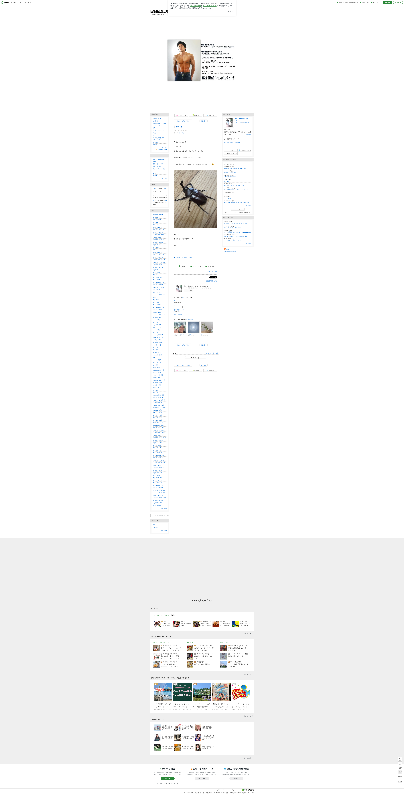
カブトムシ (180, 127)
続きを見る (248, 134)
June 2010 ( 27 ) (157, 445)
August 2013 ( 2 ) (158, 355)
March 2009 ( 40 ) (158, 483)
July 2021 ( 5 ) (157, 292)
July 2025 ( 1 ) (157, 244)
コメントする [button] (197, 266)
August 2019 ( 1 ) (157, 317)
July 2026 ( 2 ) (157, 217)
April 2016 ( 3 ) (157, 332)
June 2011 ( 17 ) (157, 415)
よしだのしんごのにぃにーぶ (232, 240)
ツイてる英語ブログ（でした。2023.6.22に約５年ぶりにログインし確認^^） (237, 232)
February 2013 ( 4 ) (158, 370)
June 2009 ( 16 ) (157, 475)
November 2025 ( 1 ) (158, 234)
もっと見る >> (178, 314)
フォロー (189, 290)
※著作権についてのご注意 (230, 251)
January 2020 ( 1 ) (158, 310)
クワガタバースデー (158, 130)
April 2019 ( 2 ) (157, 322)
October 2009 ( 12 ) (158, 465)
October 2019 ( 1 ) (158, 312)
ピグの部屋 (246, 122)
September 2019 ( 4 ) (159, 315)
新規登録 (387, 2)
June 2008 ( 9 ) (157, 505)
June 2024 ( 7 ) (157, 272)
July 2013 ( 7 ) (157, 357)
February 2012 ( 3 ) (158, 395)
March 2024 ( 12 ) (158, 280)
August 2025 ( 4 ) (158, 242)
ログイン (398, 2)
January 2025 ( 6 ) (158, 257)
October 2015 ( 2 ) (158, 340)
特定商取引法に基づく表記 (239, 793)
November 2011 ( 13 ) (159, 402)
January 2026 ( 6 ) (158, 232)
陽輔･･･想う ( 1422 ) (158, 164)
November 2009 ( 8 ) (159, 463)
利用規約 (209, 793)
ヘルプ (252, 793)
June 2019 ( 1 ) (157, 320)
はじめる (167, 778)
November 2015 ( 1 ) (158, 337)
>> (165, 188)
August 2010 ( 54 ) (158, 440)
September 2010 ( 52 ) (159, 437)
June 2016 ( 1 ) (157, 330)
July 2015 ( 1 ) (157, 345)
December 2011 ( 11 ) (159, 400)
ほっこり (181, 133)
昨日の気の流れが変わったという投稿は (159, 138)
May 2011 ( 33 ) (157, 417)
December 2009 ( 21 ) (159, 460)
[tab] (161, 615)
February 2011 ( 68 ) (158, 425)
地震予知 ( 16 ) (157, 166)
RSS (227, 249)
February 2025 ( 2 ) (158, 255)
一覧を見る (248, 206)
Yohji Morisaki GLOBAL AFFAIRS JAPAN (235, 168)
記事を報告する (212, 281)
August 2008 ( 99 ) (158, 500)
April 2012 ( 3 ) (157, 392)
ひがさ (154, 133)
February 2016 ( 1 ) (158, 335)
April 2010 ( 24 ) (157, 450)
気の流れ (155, 142)
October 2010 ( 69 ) (158, 435)
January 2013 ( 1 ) (158, 372)
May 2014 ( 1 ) (157, 350)
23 (154, 202)
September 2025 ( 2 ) (159, 239)
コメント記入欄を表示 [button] (211, 353)
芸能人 (173, 615)
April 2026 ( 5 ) (157, 224)
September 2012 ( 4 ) (159, 380)
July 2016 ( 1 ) (157, 327)
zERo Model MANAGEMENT (232, 228)
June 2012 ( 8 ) (157, 387)
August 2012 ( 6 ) (157, 382)
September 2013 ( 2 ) (159, 352)
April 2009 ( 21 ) (157, 480)
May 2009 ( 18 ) (157, 478)
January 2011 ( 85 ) (158, 427)
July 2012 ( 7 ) (157, 385)
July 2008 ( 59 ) (157, 503)
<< (155, 188)
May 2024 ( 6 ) (157, 275)
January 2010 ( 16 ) (158, 457)
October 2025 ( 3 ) (158, 237)
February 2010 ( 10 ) (158, 455)
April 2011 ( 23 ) (157, 420)
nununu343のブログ (230, 172)
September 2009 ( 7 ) (159, 468)
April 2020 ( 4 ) (157, 302)
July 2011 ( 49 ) (157, 412)
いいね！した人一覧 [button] (211, 271)
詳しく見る (202, 778)
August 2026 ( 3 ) (158, 214)
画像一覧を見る (162, 149)
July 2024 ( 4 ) (157, 270)
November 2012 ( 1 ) (158, 375)
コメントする (197, 358)
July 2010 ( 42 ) (157, 442)
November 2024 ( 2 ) (159, 262)
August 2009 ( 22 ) (158, 470)
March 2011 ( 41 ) (158, 422)
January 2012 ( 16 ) (158, 397)
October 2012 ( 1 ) (158, 377)
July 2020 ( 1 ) (157, 297)
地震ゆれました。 (158, 118)
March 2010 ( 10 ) (158, 453)
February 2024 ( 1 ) (158, 282)
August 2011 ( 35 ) (158, 410)
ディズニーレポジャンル (161, 615)
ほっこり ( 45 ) (157, 173)
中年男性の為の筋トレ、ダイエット (234, 185)
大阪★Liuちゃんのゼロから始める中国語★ (237, 236)
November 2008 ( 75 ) (159, 493)
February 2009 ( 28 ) (159, 485)
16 (153, 200)
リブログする (211, 266)
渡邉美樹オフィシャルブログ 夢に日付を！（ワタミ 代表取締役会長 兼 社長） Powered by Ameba (237, 223)
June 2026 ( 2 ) (157, 219)
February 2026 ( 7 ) (158, 229)
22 (166, 200)
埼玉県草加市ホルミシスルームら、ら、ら (236, 190)
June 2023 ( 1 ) (157, 290)
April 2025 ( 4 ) (157, 249)
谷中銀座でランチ (179, 310)
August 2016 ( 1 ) (157, 325)
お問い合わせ (200, 793)
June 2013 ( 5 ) (157, 360)
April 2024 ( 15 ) (157, 277)
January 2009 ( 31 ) (158, 488)
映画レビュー (224, 642)
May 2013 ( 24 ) (157, 362)
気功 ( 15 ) (155, 175)
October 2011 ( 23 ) (158, 405)
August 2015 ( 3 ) (158, 342)
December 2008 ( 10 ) (159, 490)
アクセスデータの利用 (221, 793)
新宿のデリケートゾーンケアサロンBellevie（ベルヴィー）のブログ (237, 202)
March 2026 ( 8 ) (157, 227)
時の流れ (155, 144)
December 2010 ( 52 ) (159, 430)
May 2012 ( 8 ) (157, 390)
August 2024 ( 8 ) (158, 267)
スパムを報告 (189, 793)
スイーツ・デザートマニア (161, 642)
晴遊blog (226, 181)
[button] (400, 780)
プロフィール (238, 122)
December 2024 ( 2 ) (159, 259)
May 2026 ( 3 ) (157, 222)
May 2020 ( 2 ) (157, 300)
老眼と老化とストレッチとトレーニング (159, 124)
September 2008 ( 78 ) (159, 498)
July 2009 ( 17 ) (157, 473)
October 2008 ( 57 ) (158, 495)
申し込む (236, 778)
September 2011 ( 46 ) (159, 407)
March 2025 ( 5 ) (157, 252)
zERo (154, 525)
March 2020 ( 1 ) (157, 305)
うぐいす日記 (228, 198)
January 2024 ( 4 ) (158, 285)
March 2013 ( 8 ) (157, 367)
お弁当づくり (191, 642)
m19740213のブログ (230, 177)
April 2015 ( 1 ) (157, 347)
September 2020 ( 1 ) (159, 295)
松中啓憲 (155, 527)
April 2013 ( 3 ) (157, 365)
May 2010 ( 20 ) (157, 447)
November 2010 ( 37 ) (159, 432)
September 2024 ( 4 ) (159, 265)
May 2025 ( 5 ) (157, 247)
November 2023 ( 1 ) (159, 287)
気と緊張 (155, 121)
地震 (154, 128)
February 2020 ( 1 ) (158, 307)
